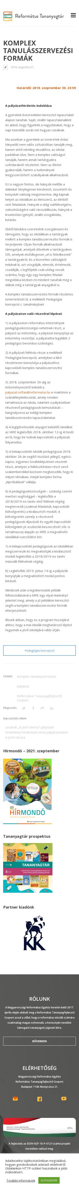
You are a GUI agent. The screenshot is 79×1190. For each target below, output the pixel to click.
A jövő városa (15, 737)
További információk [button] (20, 1180)
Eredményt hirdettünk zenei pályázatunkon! (36, 732)
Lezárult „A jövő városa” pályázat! (29, 727)
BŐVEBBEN (39, 1041)
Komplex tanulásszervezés (36, 676)
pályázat (23, 686)
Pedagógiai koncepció (40, 650)
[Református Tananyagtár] (33, 18)
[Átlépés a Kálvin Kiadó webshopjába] (34, 951)
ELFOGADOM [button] (49, 1180)
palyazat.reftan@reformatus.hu (27, 392)
